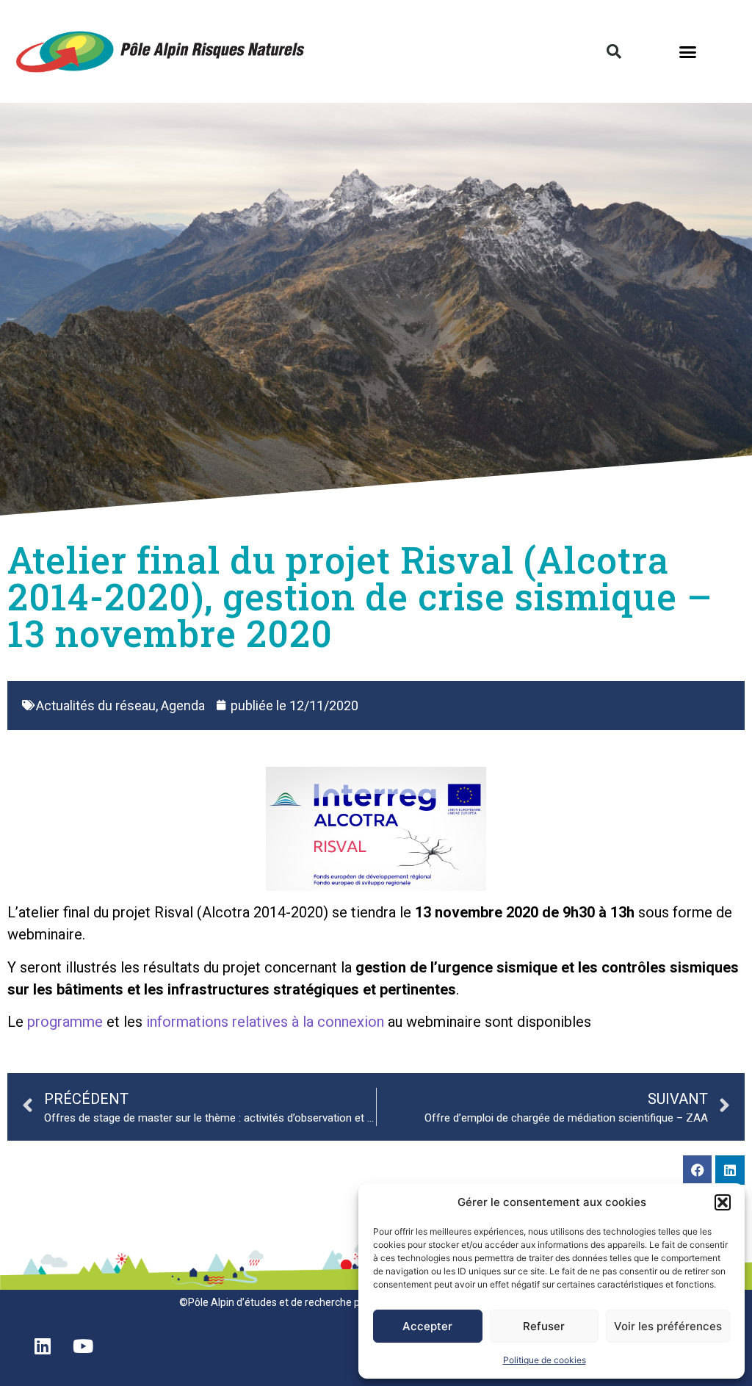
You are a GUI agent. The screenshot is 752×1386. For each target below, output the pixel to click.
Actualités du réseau (96, 705)
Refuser (544, 1326)
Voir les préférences (668, 1326)
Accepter (427, 1326)
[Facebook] (697, 1170)
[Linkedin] (730, 1170)
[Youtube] (83, 1345)
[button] (722, 1202)
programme (65, 1022)
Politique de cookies (544, 1359)
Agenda (183, 705)
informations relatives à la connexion (265, 1022)
